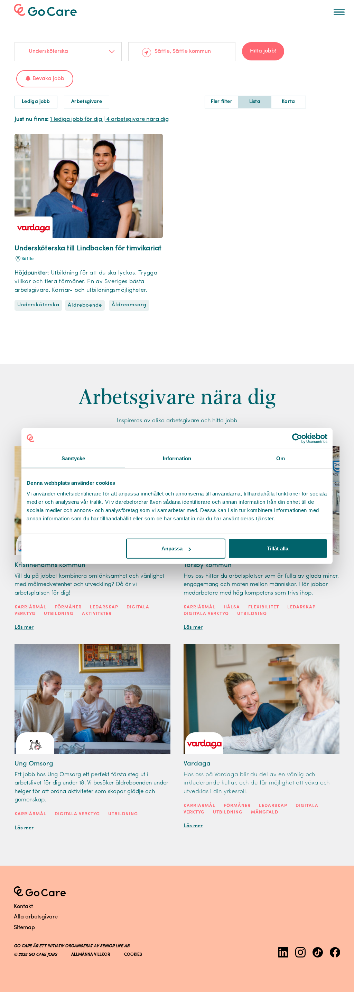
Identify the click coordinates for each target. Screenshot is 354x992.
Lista (254, 101)
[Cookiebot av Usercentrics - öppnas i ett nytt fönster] (297, 438)
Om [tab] (280, 458)
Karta (288, 101)
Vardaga (197, 764)
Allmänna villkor (90, 955)
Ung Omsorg (34, 764)
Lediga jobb (36, 101)
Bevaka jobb (48, 78)
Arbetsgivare (86, 101)
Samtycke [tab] (73, 458)
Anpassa (172, 548)
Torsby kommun (208, 565)
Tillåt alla (277, 548)
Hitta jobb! (263, 51)
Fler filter (221, 101)
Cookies (133, 955)
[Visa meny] (339, 12)
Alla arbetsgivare (36, 917)
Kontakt (23, 906)
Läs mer (24, 627)
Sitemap (24, 928)
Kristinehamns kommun (50, 565)
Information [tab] (177, 458)
